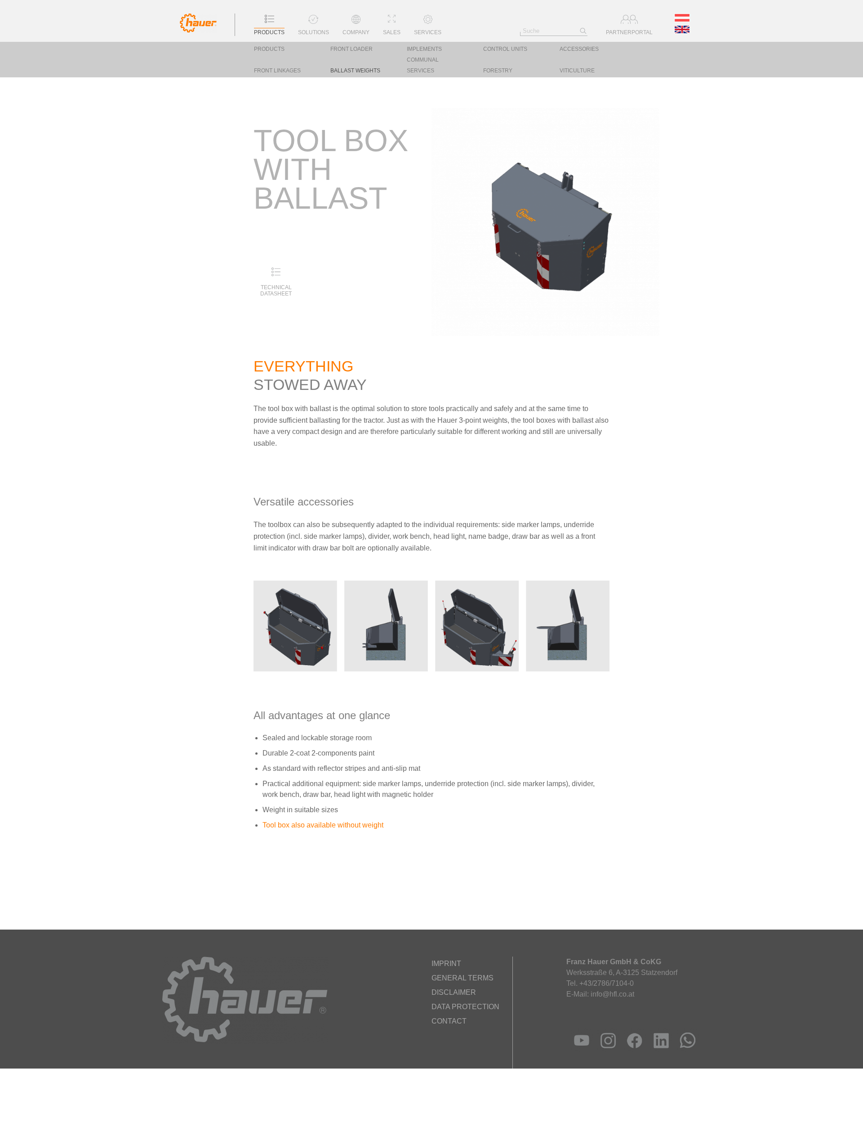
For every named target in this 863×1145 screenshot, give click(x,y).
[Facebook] (632, 1051)
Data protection (465, 1007)
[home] (198, 30)
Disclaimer (454, 992)
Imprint (446, 963)
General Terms (463, 978)
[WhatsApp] (685, 1051)
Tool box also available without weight (322, 825)
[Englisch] (682, 31)
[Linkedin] (659, 1051)
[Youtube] (579, 1051)
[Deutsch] (682, 19)
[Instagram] (606, 1051)
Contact (449, 1021)
